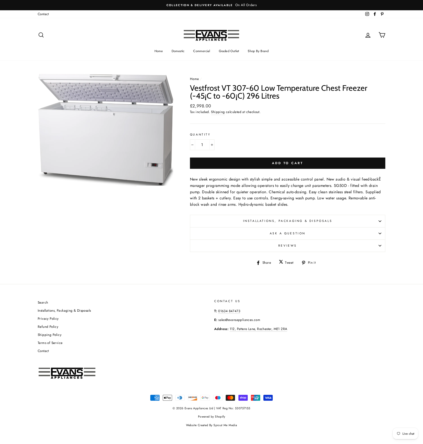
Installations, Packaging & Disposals (287, 221)
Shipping (218, 111)
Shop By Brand (258, 51)
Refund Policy (48, 326)
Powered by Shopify (211, 416)
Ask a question (288, 233)
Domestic (178, 51)
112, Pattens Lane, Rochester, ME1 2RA (258, 328)
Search (43, 302)
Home (158, 51)
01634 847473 (229, 310)
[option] (211, 5)
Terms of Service (50, 342)
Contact (43, 13)
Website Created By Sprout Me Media (211, 425)
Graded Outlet (229, 51)
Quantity (200, 134)
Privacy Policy (48, 318)
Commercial (201, 51)
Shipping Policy (49, 334)
